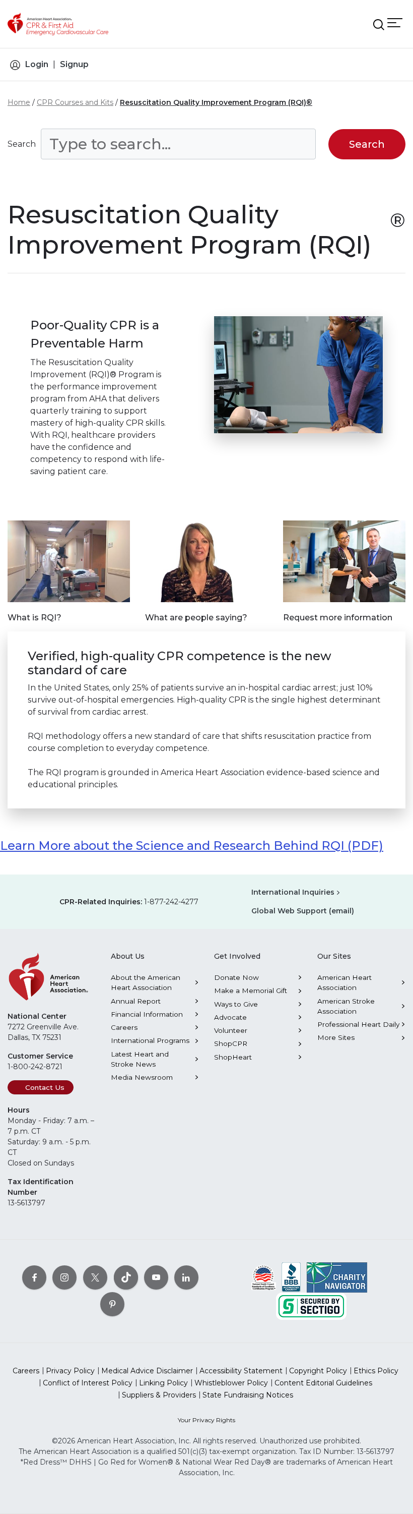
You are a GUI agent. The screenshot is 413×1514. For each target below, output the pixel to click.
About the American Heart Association (145, 982)
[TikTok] (126, 1277)
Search (22, 144)
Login (36, 64)
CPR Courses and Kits (75, 102)
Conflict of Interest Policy (87, 1382)
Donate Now (236, 977)
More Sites (336, 1037)
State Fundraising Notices (247, 1395)
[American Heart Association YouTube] (156, 1277)
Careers (124, 1027)
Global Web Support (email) (302, 910)
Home (19, 102)
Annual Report (136, 1001)
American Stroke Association (346, 1006)
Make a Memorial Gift (250, 990)
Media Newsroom (142, 1077)
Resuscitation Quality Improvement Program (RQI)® (216, 102)
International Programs (150, 1040)
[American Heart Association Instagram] (64, 1277)
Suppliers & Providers (159, 1395)
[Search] (378, 25)
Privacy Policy (70, 1370)
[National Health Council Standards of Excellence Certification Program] (263, 1276)
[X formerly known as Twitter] (95, 1277)
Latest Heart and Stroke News (140, 1059)
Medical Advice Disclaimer (147, 1370)
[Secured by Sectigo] (311, 1305)
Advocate (230, 1017)
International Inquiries (292, 892)
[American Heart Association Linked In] (186, 1277)
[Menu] (394, 22)
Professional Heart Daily (358, 1024)
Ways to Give (236, 1004)
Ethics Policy (376, 1370)
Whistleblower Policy (231, 1382)
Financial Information (147, 1014)
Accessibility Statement (241, 1370)
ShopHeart (233, 1057)
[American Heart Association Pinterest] (112, 1303)
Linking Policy (163, 1382)
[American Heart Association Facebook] (34, 1277)
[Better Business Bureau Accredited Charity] (291, 1276)
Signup (74, 64)
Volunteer (230, 1030)
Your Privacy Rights (206, 1420)
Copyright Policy (318, 1370)
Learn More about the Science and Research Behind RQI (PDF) (191, 845)
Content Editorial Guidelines (323, 1382)
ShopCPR (230, 1043)
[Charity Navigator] (337, 1276)
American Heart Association (344, 982)
